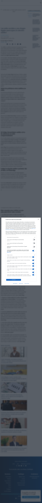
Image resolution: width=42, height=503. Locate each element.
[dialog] (21, 251)
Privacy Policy (27, 283)
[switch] (33, 239)
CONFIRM (14, 279)
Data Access (21, 283)
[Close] (39, 220)
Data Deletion (15, 283)
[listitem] (21, 237)
